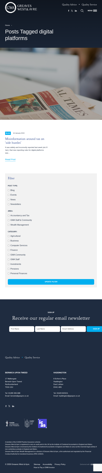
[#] (82, 10)
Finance (14, 250)
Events (13, 195)
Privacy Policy (60, 464)
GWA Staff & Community (21, 220)
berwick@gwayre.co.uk (19, 396)
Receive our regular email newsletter (51, 318)
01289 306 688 (14, 393)
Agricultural (15, 236)
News (13, 200)
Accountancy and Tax (19, 215)
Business (14, 241)
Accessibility (47, 464)
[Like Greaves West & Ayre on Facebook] (68, 11)
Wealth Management (19, 225)
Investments (15, 264)
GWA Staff (14, 259)
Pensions (14, 269)
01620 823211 (62, 393)
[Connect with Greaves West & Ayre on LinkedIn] (76, 11)
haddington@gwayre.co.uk (69, 396)
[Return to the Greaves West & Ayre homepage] (21, 7)
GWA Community (18, 255)
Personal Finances (18, 273)
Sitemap (37, 464)
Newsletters (15, 204)
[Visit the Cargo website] (94, 465)
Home (7, 25)
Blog (12, 190)
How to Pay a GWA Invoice (44, 467)
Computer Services (18, 245)
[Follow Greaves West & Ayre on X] (72, 11)
